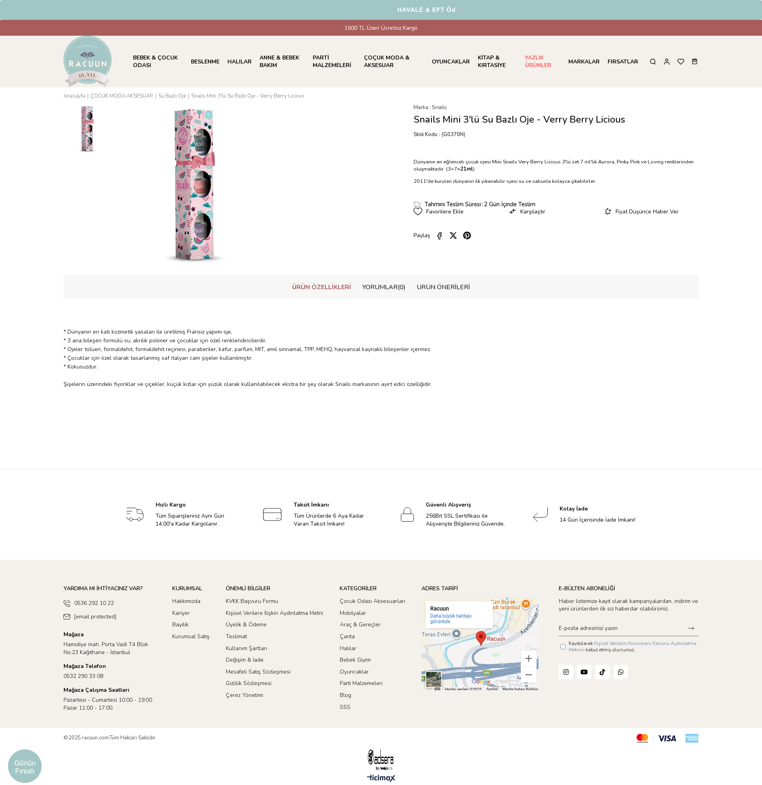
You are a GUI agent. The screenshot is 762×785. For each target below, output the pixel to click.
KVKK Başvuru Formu (252, 601)
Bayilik (180, 624)
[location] (480, 643)
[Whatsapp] (621, 672)
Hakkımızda (186, 601)
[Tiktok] (602, 672)
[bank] (667, 738)
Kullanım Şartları (246, 648)
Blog (345, 695)
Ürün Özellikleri (321, 287)
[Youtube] (584, 672)
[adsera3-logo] (381, 760)
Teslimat (236, 636)
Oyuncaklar (354, 672)
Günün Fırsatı (25, 766)
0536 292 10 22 (94, 603)
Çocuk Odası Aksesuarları (372, 601)
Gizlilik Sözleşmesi (248, 683)
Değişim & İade (245, 660)
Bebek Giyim (355, 660)
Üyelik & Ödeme (246, 624)
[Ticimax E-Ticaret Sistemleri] (381, 779)
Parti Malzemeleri (361, 683)
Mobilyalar (353, 613)
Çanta (347, 636)
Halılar (348, 648)
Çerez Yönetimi (244, 695)
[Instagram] (566, 672)
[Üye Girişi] (667, 61)
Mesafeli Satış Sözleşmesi (258, 672)
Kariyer (181, 613)
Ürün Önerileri (443, 287)
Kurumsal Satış (191, 636)
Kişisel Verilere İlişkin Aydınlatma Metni (274, 613)
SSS (345, 707)
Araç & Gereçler (360, 624)
